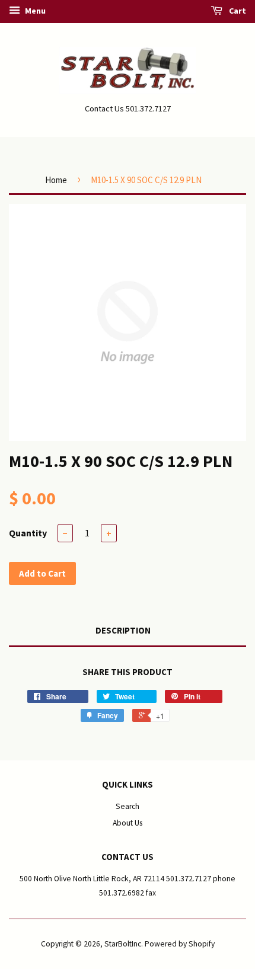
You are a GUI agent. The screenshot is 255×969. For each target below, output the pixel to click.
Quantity (28, 533)
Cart (236, 10)
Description (123, 630)
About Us (127, 823)
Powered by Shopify (180, 944)
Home (56, 180)
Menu (34, 10)
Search (127, 806)
